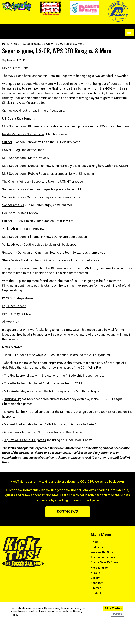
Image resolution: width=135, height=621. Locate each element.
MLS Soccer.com (14, 126)
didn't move (40, 432)
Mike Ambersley (15, 391)
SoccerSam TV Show (104, 562)
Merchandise (99, 567)
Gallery (95, 577)
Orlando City (12, 399)
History (95, 572)
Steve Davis (10, 260)
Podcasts (97, 547)
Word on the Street (103, 552)
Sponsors (97, 583)
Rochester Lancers (103, 557)
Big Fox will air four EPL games (25, 440)
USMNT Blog (11, 150)
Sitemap (96, 588)
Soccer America (13, 189)
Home (94, 542)
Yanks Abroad (11, 229)
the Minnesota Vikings (70, 412)
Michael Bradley (15, 424)
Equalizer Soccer (14, 306)
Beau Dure (11, 355)
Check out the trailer (18, 363)
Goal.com (8, 213)
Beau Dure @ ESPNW (16, 314)
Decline (117, 613)
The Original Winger (15, 181)
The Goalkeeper (15, 375)
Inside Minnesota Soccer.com (23, 134)
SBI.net (7, 142)
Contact (96, 593)
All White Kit (10, 322)
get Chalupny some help (54, 383)
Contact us (67, 511)
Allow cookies (113, 608)
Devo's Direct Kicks (15, 68)
